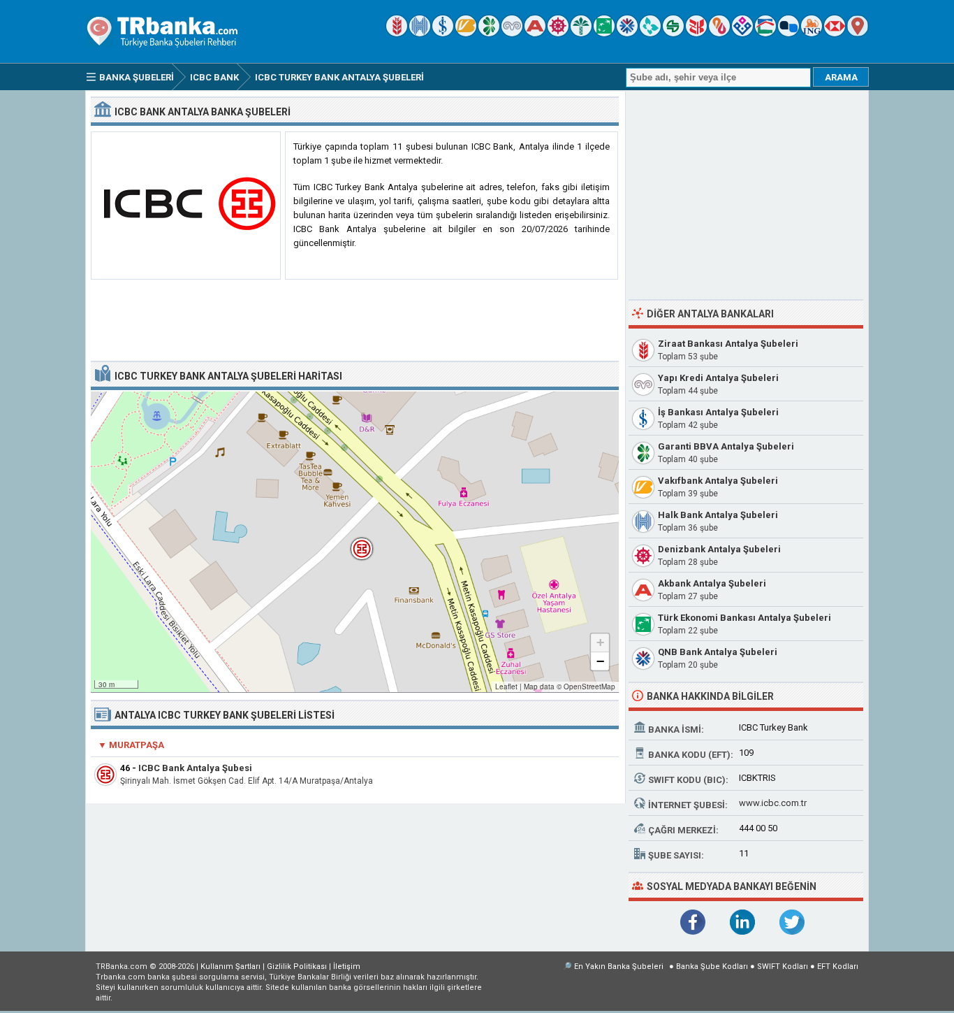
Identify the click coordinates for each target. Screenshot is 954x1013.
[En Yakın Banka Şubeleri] (857, 33)
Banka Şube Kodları (712, 966)
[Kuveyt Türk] (581, 33)
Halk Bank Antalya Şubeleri (718, 515)
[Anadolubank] (788, 33)
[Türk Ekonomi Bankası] (604, 33)
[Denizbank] (558, 33)
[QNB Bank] (627, 33)
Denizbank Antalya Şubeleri (719, 549)
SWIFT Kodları (782, 966)
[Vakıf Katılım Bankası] (742, 33)
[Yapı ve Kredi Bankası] (511, 33)
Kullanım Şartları (230, 966)
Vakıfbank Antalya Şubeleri (718, 480)
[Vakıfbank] (465, 33)
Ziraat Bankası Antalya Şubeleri (728, 343)
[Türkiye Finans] (650, 33)
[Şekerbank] (673, 33)
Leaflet (506, 686)
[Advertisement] (355, 320)
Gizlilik (297, 966)
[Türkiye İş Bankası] (442, 33)
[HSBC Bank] (834, 33)
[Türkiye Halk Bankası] (419, 33)
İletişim (346, 966)
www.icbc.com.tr (773, 803)
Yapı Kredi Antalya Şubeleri (718, 378)
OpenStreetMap (589, 686)
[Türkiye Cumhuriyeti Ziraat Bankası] (396, 33)
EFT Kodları (837, 966)
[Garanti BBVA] (488, 33)
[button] (355, 542)
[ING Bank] (811, 33)
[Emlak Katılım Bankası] (765, 33)
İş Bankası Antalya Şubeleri (718, 412)
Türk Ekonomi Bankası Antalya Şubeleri (744, 617)
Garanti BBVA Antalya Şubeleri (726, 446)
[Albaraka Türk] (719, 33)
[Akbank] (534, 33)
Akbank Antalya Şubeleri (712, 583)
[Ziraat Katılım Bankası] (696, 33)
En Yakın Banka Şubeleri (618, 966)
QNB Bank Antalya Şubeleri (717, 652)
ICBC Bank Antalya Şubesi (195, 768)
